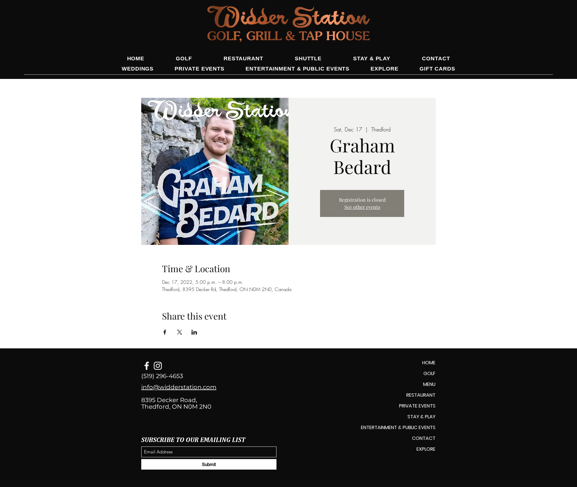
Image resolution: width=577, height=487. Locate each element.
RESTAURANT (420, 395)
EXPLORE (426, 449)
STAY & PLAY (421, 416)
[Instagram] (157, 365)
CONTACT (423, 438)
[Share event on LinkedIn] (194, 332)
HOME (428, 362)
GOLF (429, 373)
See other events (362, 207)
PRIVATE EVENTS (417, 405)
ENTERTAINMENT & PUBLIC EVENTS (398, 427)
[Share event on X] (179, 332)
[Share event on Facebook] (165, 332)
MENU (429, 384)
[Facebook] (146, 365)
